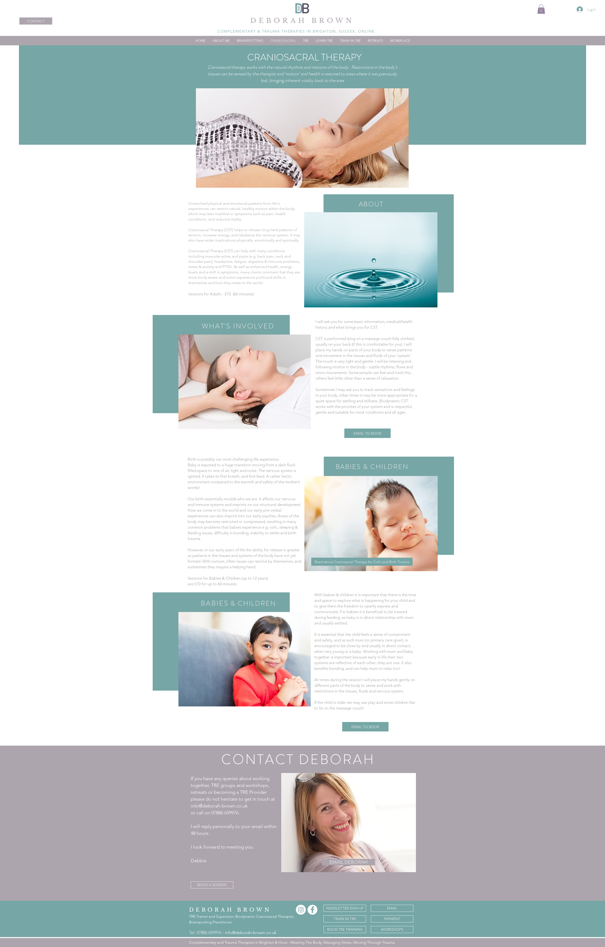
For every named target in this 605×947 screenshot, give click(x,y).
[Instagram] (301, 910)
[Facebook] (312, 910)
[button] (541, 9)
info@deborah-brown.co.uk (251, 932)
